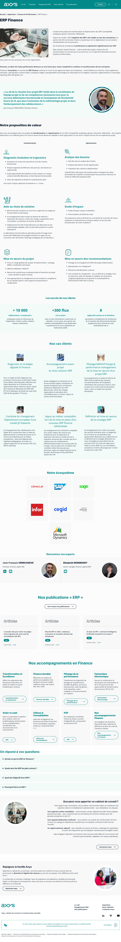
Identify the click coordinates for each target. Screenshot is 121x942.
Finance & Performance (27, 14)
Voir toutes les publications (58, 606)
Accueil (3, 14)
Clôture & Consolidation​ (41, 739)
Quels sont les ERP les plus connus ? (21, 768)
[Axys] (10, 4)
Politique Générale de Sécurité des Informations (82, 934)
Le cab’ (77, 905)
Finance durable (42, 699)
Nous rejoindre (58, 4)
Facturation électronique (102, 699)
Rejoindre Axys (11, 888)
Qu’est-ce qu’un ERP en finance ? (19, 759)
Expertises (32, 4)
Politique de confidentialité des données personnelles (29, 934)
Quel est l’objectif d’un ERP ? (17, 777)
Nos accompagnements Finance (104, 735)
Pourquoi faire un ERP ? (15, 787)
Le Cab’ (23, 4)
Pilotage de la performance (72, 702)
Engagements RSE (45, 4)
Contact (100, 4)
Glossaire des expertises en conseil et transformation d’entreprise (21, 936)
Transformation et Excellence (11, 699)
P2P (68, 739)
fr (109, 4)
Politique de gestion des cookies (56, 934)
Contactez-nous (105, 847)
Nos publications (71, 4)
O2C (7, 740)
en (109, 2)
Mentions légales (6, 934)
